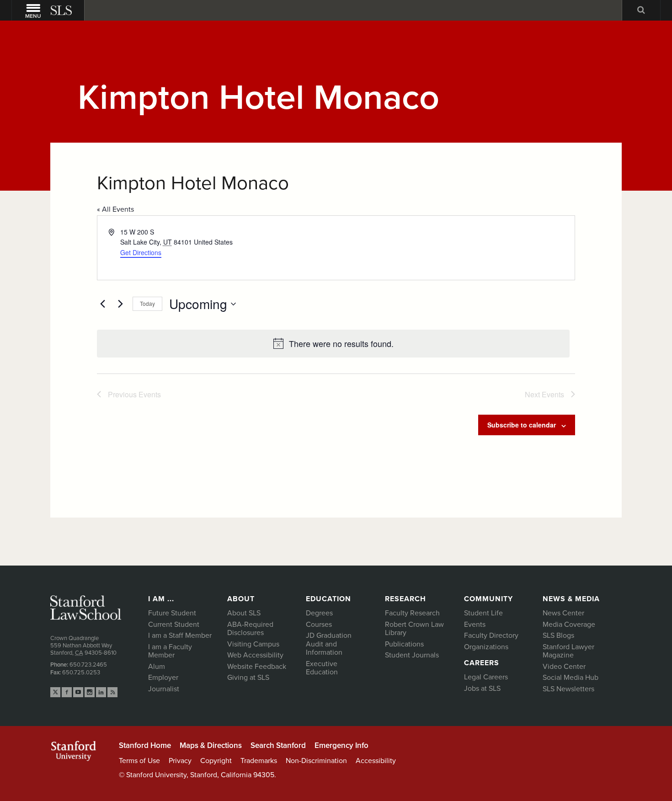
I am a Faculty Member (170, 651)
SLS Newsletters (568, 689)
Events (474, 624)
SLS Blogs (558, 635)
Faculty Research (412, 613)
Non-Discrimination (316, 760)
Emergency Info (341, 745)
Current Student (173, 624)
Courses (319, 624)
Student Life (483, 613)
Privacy (180, 760)
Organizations (486, 646)
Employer (163, 677)
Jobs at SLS (482, 688)
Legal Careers (486, 677)
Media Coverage (569, 624)
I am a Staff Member (180, 635)
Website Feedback (256, 666)
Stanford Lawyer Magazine (568, 651)
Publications (404, 644)
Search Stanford (278, 745)
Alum (156, 666)
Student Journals (412, 655)
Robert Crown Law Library (414, 629)
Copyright (216, 760)
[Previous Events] (102, 304)
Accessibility (376, 760)
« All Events (115, 209)
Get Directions (140, 252)
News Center (563, 613)
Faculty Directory (491, 635)
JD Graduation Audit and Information (329, 644)
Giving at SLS (248, 677)
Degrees (319, 613)
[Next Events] (120, 304)
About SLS (244, 613)
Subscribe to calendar (521, 424)
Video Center (564, 666)
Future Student (172, 613)
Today (147, 303)
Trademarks (258, 760)
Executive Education (322, 668)
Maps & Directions (211, 745)
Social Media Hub (570, 677)
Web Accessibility (255, 655)
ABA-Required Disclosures (250, 629)
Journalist (163, 689)
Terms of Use (139, 760)
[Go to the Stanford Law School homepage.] (62, 10)
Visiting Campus (253, 644)
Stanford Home (145, 745)
